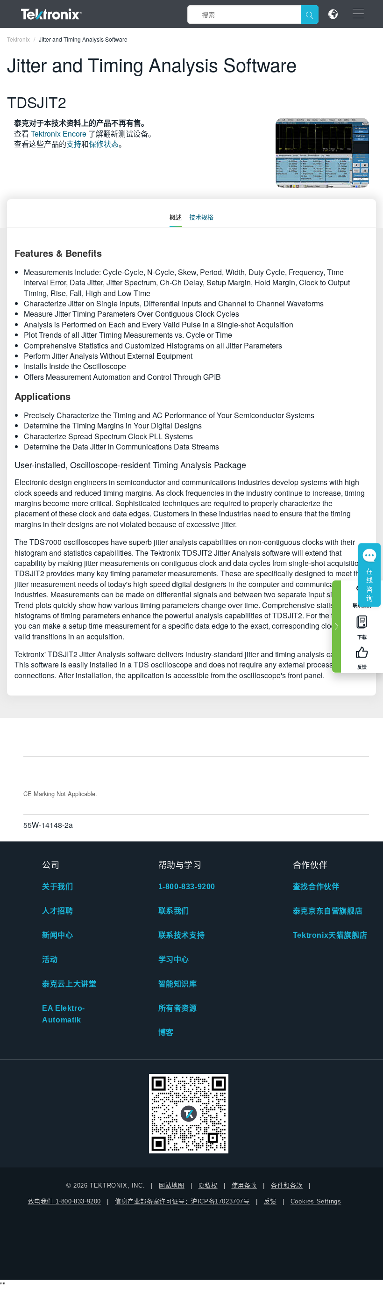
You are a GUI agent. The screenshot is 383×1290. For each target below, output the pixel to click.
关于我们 (57, 887)
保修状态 (104, 143)
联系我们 (173, 911)
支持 (73, 143)
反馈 (270, 1201)
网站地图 (171, 1185)
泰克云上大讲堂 (69, 984)
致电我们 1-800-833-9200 (64, 1201)
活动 (49, 960)
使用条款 (244, 1185)
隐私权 (208, 1185)
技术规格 (201, 216)
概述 (176, 216)
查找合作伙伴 (316, 887)
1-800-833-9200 (186, 887)
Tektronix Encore (58, 133)
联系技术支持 (181, 935)
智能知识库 (177, 984)
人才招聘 (57, 911)
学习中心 (173, 960)
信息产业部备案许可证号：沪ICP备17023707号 (182, 1201)
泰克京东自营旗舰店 (327, 911)
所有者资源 (177, 1008)
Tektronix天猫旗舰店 (330, 935)
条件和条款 (287, 1185)
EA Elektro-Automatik (63, 1014)
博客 (166, 1032)
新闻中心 (57, 935)
